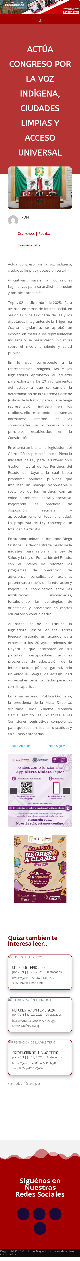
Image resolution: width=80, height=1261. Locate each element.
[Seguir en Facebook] (23, 1214)
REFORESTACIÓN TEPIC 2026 (33, 1010)
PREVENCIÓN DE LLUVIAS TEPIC (35, 1052)
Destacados (26, 233)
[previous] (13, 791)
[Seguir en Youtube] (40, 1228)
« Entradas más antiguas (24, 1084)
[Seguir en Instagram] (39, 1214)
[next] (66, 791)
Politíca (44, 233)
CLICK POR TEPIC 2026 (28, 967)
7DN (21, 972)
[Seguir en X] (55, 1214)
